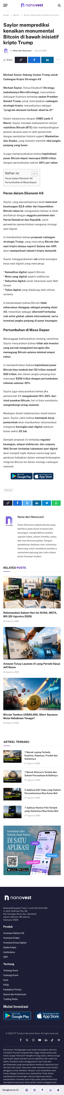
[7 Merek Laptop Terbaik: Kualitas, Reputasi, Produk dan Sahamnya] (12, 756)
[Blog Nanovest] (32, 5)
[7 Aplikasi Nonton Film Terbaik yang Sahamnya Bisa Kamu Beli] (12, 812)
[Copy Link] (21, 60)
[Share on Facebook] (34, 60)
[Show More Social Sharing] (57, 60)
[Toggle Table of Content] (33, 173)
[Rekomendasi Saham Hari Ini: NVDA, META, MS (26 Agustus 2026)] (32, 592)
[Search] (59, 5)
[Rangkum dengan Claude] (42, 1090)
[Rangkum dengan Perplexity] (34, 1090)
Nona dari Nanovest (22, 51)
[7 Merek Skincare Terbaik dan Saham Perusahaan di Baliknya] (12, 776)
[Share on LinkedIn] (47, 60)
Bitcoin (8, 490)
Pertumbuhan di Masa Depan (21, 182)
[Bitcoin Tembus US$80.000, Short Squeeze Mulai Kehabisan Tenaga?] (32, 694)
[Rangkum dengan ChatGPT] (26, 1090)
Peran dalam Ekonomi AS (19, 178)
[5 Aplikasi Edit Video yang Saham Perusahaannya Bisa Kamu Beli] (12, 794)
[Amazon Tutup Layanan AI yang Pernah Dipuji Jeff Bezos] (32, 643)
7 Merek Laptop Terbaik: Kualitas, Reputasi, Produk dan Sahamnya (41, 755)
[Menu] (5, 5)
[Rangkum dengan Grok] (50, 1090)
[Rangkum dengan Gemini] (58, 1090)
